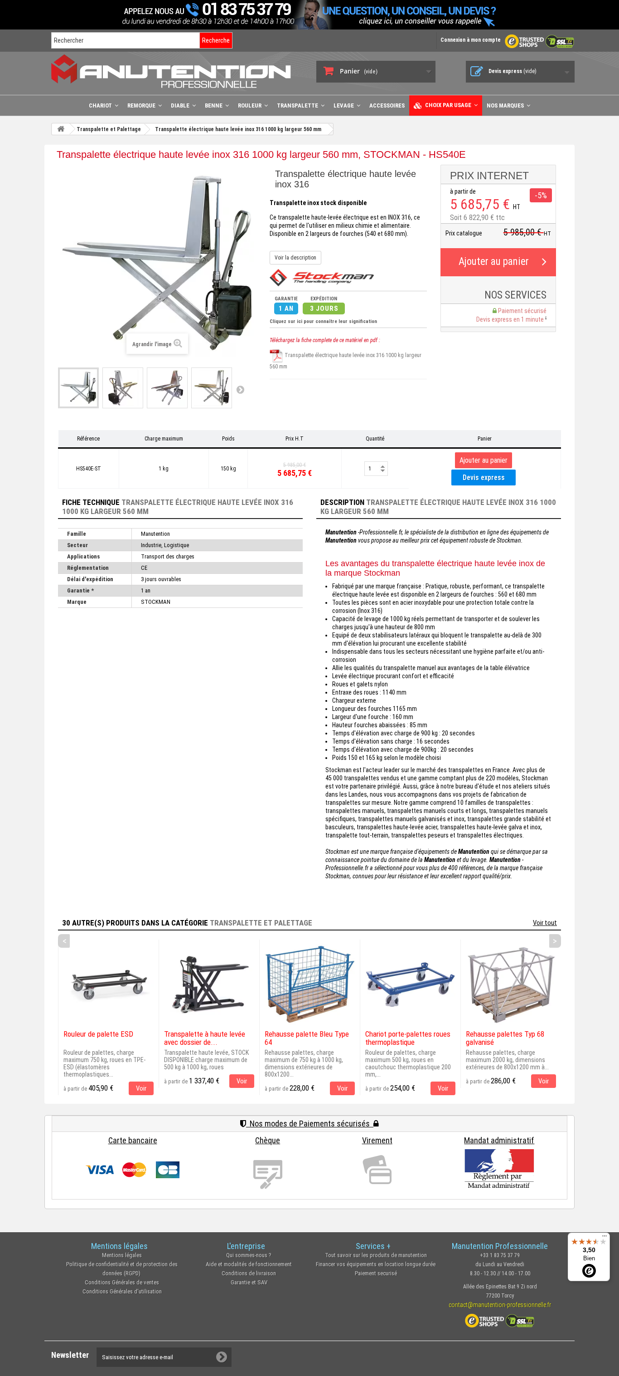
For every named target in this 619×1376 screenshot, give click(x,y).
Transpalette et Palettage (261, 922)
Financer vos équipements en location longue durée (375, 1264)
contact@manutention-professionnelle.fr (500, 1304)
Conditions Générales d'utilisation (122, 1291)
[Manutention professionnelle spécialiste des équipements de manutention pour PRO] (177, 71)
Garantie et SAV (249, 1282)
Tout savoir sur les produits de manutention (376, 1255)
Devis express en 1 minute (510, 319)
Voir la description (295, 258)
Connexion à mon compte (470, 40)
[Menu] (604, 1238)
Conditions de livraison (249, 1273)
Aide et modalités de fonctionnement (249, 1264)
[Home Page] (60, 129)
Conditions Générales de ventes (122, 1282)
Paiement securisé (376, 1273)
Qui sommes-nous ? (248, 1255)
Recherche (216, 40)
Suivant (240, 389)
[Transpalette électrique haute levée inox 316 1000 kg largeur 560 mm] (78, 388)
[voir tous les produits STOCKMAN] (322, 277)
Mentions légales (122, 1255)
